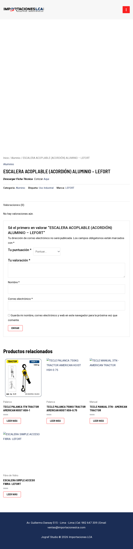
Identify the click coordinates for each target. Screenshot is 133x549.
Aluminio (15, 157)
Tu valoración (19, 260)
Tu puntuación (19, 250)
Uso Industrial (46, 187)
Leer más (12, 421)
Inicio (6, 157)
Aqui (46, 179)
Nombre (14, 282)
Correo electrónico (20, 298)
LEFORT (69, 187)
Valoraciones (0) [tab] (13, 205)
